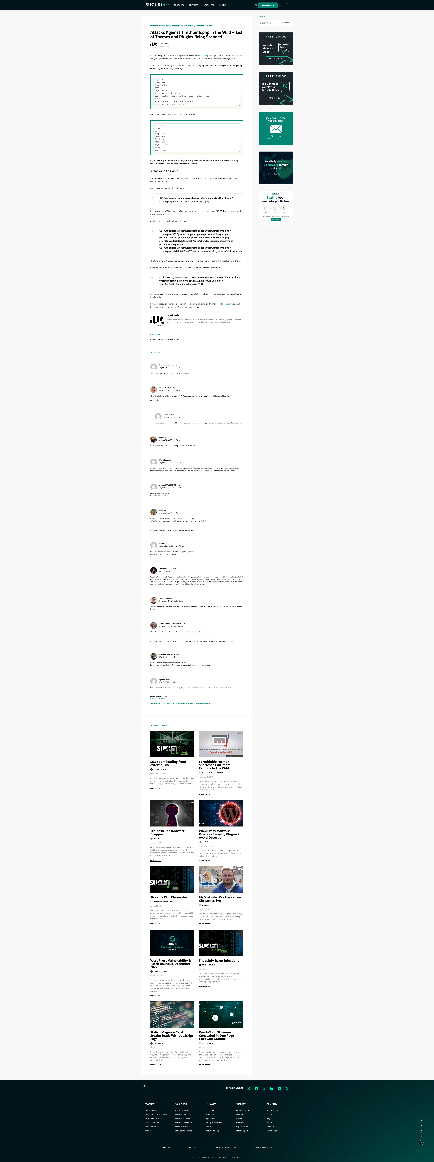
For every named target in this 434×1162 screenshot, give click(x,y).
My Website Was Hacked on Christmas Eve (220, 899)
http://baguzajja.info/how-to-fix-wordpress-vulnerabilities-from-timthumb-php (180, 665)
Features (193, 5)
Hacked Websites (156, 340)
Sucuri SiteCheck (222, 304)
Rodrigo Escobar (160, 971)
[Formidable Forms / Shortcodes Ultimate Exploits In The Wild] (221, 744)
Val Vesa (205, 905)
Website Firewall (151, 1110)
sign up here (160, 307)
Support (240, 1104)
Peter (161, 543)
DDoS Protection (182, 1110)
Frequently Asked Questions (263, 1147)
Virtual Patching (212, 1131)
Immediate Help (268, 5)
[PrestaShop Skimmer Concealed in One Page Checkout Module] (221, 1014)
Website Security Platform (156, 1114)
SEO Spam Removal (183, 1131)
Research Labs (242, 1122)
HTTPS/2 (209, 1126)
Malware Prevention (183, 1122)
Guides (239, 1118)
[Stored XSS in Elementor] (172, 879)
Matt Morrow (207, 1043)
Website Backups (152, 1122)
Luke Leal (157, 839)
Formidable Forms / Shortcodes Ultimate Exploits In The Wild (215, 764)
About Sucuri (272, 1110)
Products (179, 5)
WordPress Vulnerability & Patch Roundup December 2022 (170, 963)
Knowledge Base (243, 1110)
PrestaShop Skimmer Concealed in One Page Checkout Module (216, 1035)
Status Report (242, 1131)
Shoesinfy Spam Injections (219, 960)
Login (281, 5)
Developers (210, 1110)
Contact (270, 1114)
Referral (270, 1122)
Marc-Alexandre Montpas (212, 773)
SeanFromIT (164, 598)
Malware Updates (172, 340)
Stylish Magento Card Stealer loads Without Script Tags (171, 1035)
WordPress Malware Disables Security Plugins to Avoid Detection (220, 834)
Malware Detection (183, 1114)
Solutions (181, 1104)
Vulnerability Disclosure (160, 26)
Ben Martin (158, 1043)
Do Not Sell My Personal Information (225, 1147)
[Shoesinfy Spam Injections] (221, 943)
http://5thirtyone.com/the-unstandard (183, 607)
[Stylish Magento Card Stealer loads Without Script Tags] (172, 1014)
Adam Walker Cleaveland (170, 623)
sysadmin (163, 679)
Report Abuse (242, 1126)
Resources (209, 5)
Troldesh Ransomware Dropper (167, 832)
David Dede (163, 44)
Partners (270, 1126)
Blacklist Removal (182, 1126)
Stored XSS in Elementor (168, 897)
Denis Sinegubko (208, 965)
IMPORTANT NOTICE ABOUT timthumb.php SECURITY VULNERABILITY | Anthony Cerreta (196, 641)
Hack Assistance (151, 1126)
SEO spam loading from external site (168, 763)
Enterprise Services (214, 1122)
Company (272, 1104)
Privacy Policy (192, 1147)
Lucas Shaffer (165, 387)
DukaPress (164, 460)
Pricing (222, 5)
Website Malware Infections (183, 26)
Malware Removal (182, 1118)
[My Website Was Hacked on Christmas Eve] (221, 879)
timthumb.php (204, 55)
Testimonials (272, 1131)
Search (287, 23)
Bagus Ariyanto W (167, 654)
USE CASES (211, 1104)
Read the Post (155, 788)
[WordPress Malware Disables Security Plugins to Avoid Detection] (221, 813)
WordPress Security (204, 26)
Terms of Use (166, 1147)
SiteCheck (240, 1114)
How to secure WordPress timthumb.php (176, 530)
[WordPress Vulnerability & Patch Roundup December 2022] (172, 943)
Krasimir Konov (159, 769)
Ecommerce (211, 1114)
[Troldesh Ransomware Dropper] (172, 813)
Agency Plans (211, 1118)
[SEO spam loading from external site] (172, 744)
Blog (268, 1118)
